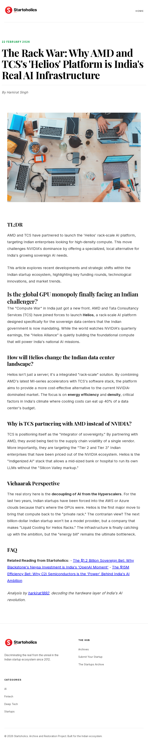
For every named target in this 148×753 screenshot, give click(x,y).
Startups (9, 711)
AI (5, 688)
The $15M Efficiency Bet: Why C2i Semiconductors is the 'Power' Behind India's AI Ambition (68, 574)
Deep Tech (11, 704)
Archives (83, 649)
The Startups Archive (91, 664)
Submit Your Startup (90, 656)
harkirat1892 (38, 593)
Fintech (8, 696)
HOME (140, 11)
